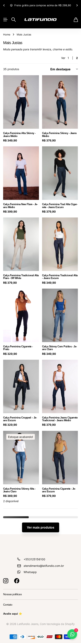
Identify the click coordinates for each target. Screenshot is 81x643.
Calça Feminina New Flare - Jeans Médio (20, 205)
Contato (7, 604)
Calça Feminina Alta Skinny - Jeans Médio (19, 134)
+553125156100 (34, 559)
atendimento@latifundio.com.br (44, 565)
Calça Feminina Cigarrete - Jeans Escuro (59, 490)
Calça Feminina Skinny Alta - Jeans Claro (19, 490)
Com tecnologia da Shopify (57, 624)
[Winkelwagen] (76, 20)
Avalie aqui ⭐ (12, 613)
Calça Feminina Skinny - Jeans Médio (59, 134)
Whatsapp (30, 572)
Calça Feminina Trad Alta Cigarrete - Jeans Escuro (59, 205)
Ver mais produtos (40, 527)
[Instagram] (5, 580)
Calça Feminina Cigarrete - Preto (18, 348)
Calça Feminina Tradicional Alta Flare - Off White (21, 277)
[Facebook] (16, 580)
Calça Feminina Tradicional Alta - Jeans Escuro (60, 277)
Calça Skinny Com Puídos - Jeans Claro (59, 348)
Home (6, 34)
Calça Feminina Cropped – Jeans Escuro (20, 419)
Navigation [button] (5, 19)
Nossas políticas (12, 594)
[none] (4, 5)
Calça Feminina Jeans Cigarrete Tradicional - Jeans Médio (59, 419)
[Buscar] (13, 19)
